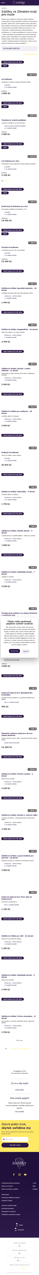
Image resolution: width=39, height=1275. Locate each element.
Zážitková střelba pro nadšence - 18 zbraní (16, 412)
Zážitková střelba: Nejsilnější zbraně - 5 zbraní (18, 976)
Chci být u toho (15, 1145)
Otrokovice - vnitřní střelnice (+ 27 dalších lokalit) (12, 499)
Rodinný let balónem (10, 452)
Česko (21, 1225)
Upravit (25, 651)
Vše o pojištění (19, 1111)
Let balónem (6, 79)
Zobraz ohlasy (19, 1090)
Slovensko (21, 1230)
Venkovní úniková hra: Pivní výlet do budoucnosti (16, 898)
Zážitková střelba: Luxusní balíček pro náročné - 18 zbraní (17, 857)
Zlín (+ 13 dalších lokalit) (11, 702)
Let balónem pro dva (10, 161)
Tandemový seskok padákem (13, 120)
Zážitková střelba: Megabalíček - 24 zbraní (19, 329)
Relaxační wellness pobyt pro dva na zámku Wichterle (16, 734)
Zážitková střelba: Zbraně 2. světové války (19, 815)
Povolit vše (14, 651)
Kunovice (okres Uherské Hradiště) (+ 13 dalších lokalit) (15, 127)
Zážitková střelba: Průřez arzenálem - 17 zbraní (18, 1017)
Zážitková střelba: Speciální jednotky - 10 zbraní (18, 289)
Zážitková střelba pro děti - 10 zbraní (17, 936)
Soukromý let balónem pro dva (14, 206)
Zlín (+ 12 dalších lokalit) (11, 905)
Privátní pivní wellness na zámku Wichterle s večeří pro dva (19, 614)
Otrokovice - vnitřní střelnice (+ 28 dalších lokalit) (12, 297)
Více (28, 43)
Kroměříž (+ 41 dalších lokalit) (10, 168)
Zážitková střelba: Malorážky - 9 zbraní (18, 492)
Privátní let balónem (9, 247)
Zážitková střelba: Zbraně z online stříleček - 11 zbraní (15, 370)
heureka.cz (18, 1071)
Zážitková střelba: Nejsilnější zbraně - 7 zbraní (18, 573)
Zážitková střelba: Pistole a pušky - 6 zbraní (17, 775)
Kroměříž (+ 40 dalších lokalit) (10, 86)
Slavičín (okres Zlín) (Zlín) (11, 660)
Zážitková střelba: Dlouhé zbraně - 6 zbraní (16, 532)
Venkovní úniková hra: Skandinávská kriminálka (16, 694)
